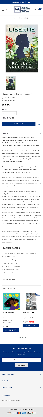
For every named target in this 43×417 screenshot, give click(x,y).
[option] (21, 48)
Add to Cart (11, 330)
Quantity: (5, 110)
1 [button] (17, 337)
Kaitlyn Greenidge (10, 98)
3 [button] (22, 337)
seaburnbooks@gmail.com (13, 400)
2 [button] (20, 337)
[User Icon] (35, 10)
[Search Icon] (7, 10)
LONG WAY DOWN (28, 312)
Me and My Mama (8, 312)
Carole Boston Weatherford (8, 321)
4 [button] (25, 337)
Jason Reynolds (30, 318)
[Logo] (21, 9)
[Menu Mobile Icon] (3, 9)
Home (3, 18)
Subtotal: (5, 118)
